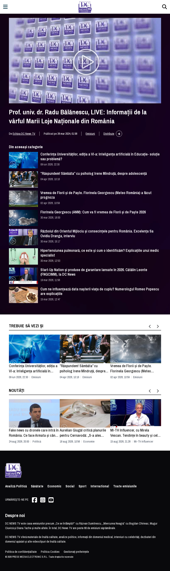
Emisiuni (90, 134)
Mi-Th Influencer (143, 441)
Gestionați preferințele (76, 552)
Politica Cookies (50, 552)
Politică (37, 441)
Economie (89, 441)
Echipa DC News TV (24, 134)
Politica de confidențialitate (21, 552)
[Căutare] (164, 6)
